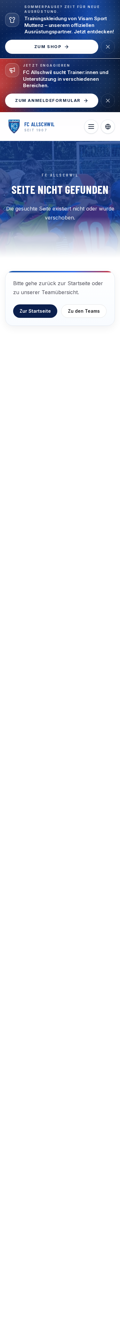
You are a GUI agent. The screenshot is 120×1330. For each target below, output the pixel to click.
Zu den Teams (84, 311)
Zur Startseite (35, 311)
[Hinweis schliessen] (108, 47)
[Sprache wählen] (108, 127)
